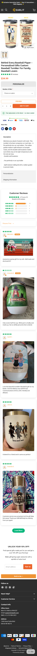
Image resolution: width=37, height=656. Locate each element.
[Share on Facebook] (2, 128)
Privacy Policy (27, 646)
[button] (6, 74)
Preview (19, 101)
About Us (6, 646)
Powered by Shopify (18, 652)
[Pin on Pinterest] (14, 128)
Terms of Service (16, 646)
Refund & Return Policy (25, 648)
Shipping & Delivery (10, 648)
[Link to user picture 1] (18, 247)
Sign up (28, 567)
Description (7, 137)
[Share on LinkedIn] (10, 128)
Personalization (8, 173)
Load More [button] (18, 531)
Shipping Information (10, 180)
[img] (7, 231)
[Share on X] (6, 128)
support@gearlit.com (12, 613)
